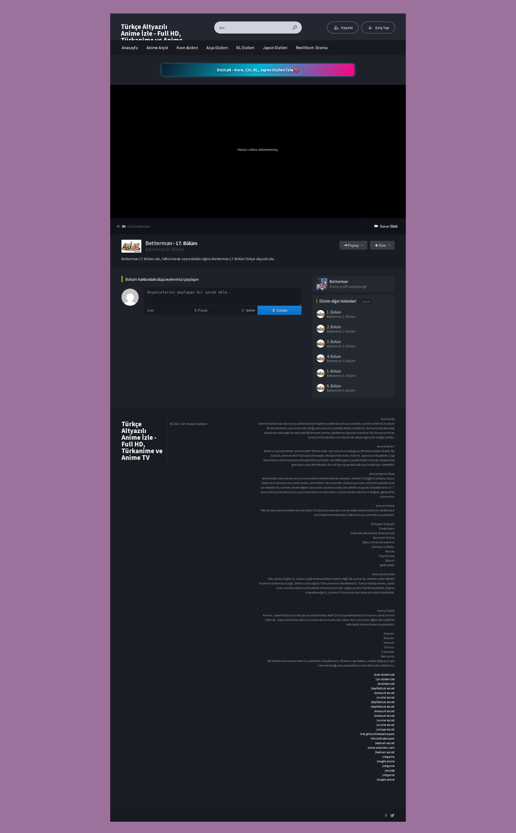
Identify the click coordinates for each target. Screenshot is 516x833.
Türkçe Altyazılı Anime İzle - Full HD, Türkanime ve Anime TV (151, 36)
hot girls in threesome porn (378, 734)
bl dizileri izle (386, 684)
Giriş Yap (381, 27)
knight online (386, 761)
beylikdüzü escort (383, 688)
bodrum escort (385, 743)
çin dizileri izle (385, 679)
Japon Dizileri (275, 47)
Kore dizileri (187, 47)
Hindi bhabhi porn (383, 738)
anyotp (390, 770)
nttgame (389, 757)
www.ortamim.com (381, 747)
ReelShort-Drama (312, 47)
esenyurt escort (385, 693)
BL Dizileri (245, 47)
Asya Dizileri (217, 47)
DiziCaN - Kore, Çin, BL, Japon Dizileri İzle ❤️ (258, 69)
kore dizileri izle (385, 674)
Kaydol (347, 27)
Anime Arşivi (157, 47)
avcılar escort (386, 697)
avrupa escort (386, 729)
